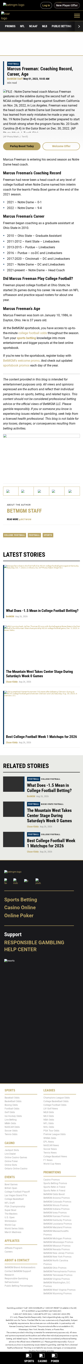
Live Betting (11, 1119)
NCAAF (33, 26)
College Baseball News (55, 1156)
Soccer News (50, 1149)
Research (9, 1274)
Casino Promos (51, 1179)
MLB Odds (48, 1112)
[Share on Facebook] (26, 491)
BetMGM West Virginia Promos (59, 1290)
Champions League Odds (56, 1097)
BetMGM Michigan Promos (57, 1238)
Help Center (20, 949)
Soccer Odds (11, 1130)
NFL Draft (10, 1202)
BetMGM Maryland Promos (57, 1227)
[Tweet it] (11, 491)
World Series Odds (14, 1228)
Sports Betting (20, 899)
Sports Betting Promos (55, 1183)
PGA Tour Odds (51, 1130)
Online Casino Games (16, 1157)
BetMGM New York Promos (57, 1256)
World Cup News (52, 1163)
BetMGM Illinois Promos (55, 1205)
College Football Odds (54, 1105)
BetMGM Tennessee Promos (57, 1275)
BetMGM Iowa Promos (55, 1212)
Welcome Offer (61, 146)
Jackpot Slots (12, 1150)
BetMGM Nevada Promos (56, 1249)
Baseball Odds (12, 1097)
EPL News (48, 1141)
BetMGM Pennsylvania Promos (59, 1271)
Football (13, 64)
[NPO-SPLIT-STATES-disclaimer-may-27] (41, 455)
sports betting (26, 338)
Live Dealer (10, 1154)
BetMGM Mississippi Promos (58, 1242)
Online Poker (18, 915)
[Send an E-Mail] (41, 491)
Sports (48, 535)
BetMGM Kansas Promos (56, 1216)
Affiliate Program (13, 1248)
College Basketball (14, 1199)
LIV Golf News (50, 1108)
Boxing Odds (11, 1105)
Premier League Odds (54, 1134)
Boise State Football (52, 804)
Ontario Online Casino (16, 1168)
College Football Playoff (17, 1191)
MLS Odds (48, 1116)
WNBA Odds (49, 1138)
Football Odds (12, 1108)
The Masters (11, 1213)
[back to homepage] (9, 15)
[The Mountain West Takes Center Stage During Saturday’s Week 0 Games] (14, 809)
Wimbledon (11, 1221)
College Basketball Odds (56, 1101)
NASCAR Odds (12, 1127)
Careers (9, 1251)
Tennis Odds (11, 1134)
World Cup (10, 1224)
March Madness (13, 1232)
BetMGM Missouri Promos (56, 1245)
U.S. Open (10, 1217)
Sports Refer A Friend (54, 1186)
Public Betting (61, 26)
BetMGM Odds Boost (54, 1194)
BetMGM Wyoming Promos (57, 1293)
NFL (22, 26)
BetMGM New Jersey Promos (58, 1253)
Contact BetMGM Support (18, 1271)
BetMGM (10, 616)
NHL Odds (48, 1127)
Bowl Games (11, 1184)
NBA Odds (48, 1119)
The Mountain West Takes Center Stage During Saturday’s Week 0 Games (39, 673)
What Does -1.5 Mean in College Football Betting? (42, 610)
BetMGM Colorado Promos (57, 1201)
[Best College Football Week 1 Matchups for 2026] (14, 839)
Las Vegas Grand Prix (16, 1195)
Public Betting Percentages (19, 1285)
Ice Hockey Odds (13, 1116)
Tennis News (50, 1152)
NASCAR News (51, 1145)
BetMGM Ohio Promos (54, 1267)
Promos (10, 26)
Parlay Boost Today (22, 146)
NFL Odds (48, 1123)
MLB (44, 26)
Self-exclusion (12, 1282)
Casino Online (20, 907)
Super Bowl (10, 1210)
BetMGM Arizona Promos (56, 1198)
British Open (11, 1188)
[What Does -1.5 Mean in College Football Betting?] (14, 784)
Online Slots (11, 1164)
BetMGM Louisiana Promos (57, 1223)
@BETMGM (25, 519)
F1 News (48, 1160)
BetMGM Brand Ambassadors (20, 1267)
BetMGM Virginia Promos (56, 1278)
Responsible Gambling (34, 942)
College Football (14, 535)
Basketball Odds (13, 1101)
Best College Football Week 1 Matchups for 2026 (41, 736)
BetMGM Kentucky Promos (57, 1220)
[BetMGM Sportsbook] (15, 5)
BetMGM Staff (15, 78)
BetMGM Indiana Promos (56, 1209)
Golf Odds (10, 1112)
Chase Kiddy (12, 681)
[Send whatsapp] (56, 491)
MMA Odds (10, 1123)
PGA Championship (15, 1206)
